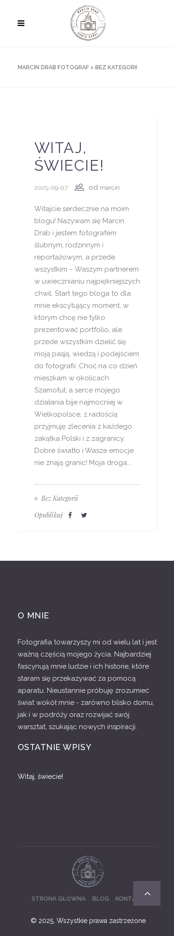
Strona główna (59, 898)
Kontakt (130, 898)
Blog (100, 898)
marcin (110, 187)
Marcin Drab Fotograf (53, 67)
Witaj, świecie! (69, 156)
